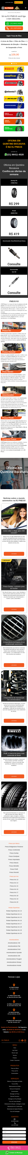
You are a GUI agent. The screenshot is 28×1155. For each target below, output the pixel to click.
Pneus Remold (14, 872)
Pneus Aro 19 (14, 899)
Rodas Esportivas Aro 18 (14, 927)
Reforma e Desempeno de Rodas (14, 1081)
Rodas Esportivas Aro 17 (14, 924)
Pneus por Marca (14, 843)
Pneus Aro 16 (14, 889)
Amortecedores (14, 939)
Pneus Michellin (14, 866)
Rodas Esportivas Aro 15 (14, 917)
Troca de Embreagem (15, 1111)
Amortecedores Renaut (14, 962)
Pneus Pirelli (14, 869)
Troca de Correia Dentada (15, 1101)
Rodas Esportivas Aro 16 (14, 920)
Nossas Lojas (15, 1052)
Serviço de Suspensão (15, 1088)
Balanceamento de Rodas (15, 1086)
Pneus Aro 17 (14, 892)
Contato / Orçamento (15, 1060)
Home (14, 1047)
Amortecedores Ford (14, 949)
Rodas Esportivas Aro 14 (14, 914)
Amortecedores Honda (14, 965)
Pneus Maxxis (14, 863)
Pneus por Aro (14, 876)
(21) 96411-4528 (15, 154)
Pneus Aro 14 (14, 883)
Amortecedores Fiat (14, 946)
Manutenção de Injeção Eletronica (14, 1109)
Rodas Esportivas (14, 907)
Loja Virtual (14, 1050)
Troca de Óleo (15, 1083)
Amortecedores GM (14, 956)
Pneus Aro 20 (14, 902)
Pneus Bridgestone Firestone (14, 846)
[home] (10, 8)
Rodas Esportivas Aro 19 (14, 930)
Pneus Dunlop (14, 853)
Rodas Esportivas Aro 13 (14, 911)
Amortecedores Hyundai (14, 952)
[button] (25, 8)
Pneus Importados (14, 859)
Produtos (15, 1057)
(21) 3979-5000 (14, 1125)
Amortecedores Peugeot (14, 959)
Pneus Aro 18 (14, 895)
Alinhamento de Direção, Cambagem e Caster (15, 1104)
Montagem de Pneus (14, 1093)
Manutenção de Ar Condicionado (15, 1106)
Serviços (15, 1055)
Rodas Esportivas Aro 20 (14, 933)
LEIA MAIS (14, 553)
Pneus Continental (14, 850)
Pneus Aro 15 (14, 886)
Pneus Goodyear (14, 856)
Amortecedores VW (14, 943)
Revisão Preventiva (14, 1096)
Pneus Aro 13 (14, 879)
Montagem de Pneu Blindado (14, 1099)
